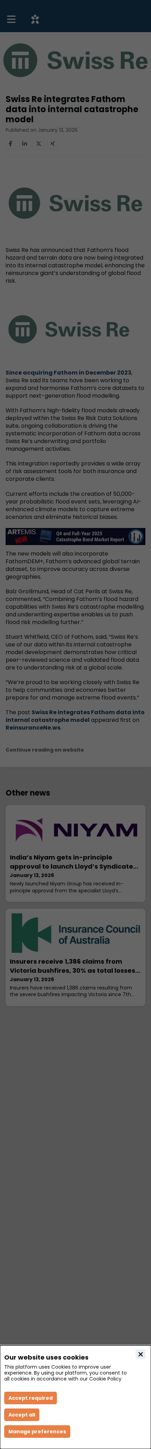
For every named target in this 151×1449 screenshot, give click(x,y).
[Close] (140, 1354)
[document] (75, 1397)
